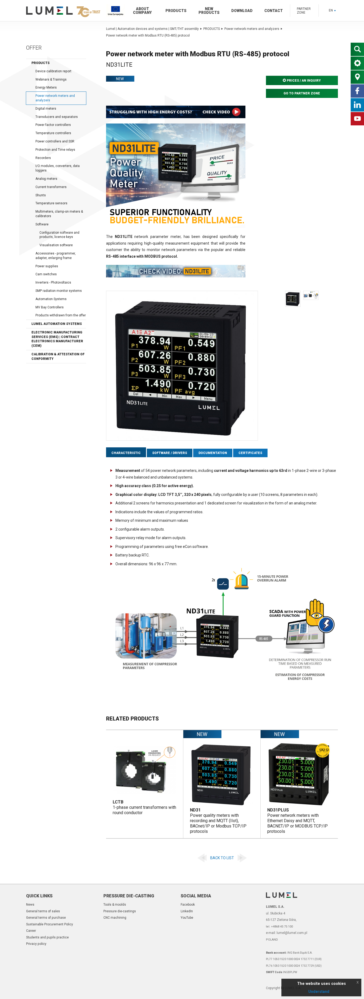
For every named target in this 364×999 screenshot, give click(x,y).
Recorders (43, 158)
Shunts (40, 195)
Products (176, 11)
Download (242, 11)
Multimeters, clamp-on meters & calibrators (59, 214)
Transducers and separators (56, 117)
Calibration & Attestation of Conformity (57, 356)
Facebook (188, 904)
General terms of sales (43, 911)
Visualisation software (56, 245)
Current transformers (51, 187)
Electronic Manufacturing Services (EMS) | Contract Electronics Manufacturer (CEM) (57, 339)
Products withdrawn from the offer (60, 315)
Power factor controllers (53, 125)
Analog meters (46, 179)
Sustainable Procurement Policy (49, 924)
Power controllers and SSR (54, 141)
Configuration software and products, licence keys (59, 235)
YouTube (187, 918)
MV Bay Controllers (49, 307)
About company (142, 11)
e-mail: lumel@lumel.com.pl (286, 933)
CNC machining (114, 918)
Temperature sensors (51, 203)
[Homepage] (62, 10)
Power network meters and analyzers (55, 98)
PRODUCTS (211, 29)
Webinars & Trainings (51, 79)
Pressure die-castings (119, 911)
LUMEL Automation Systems (56, 324)
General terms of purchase (46, 918)
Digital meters (45, 108)
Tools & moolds (114, 904)
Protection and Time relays (55, 150)
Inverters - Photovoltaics (53, 282)
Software (41, 224)
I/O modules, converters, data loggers (57, 168)
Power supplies (46, 266)
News (30, 904)
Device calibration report (53, 71)
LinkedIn (187, 911)
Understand (318, 991)
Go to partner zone (302, 93)
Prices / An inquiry (303, 80)
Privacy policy (36, 944)
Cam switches (46, 274)
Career (31, 931)
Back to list (222, 858)
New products (209, 11)
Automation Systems (51, 299)
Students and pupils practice (47, 937)
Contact (273, 11)
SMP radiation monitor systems (58, 291)
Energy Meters (46, 87)
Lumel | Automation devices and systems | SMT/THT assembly (152, 29)
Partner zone (304, 10)
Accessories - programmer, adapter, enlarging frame (55, 256)
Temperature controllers (53, 133)
